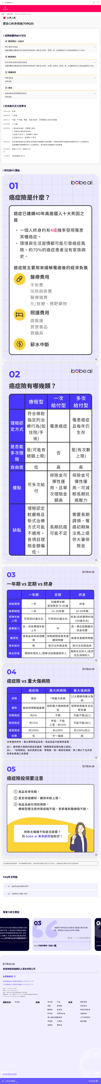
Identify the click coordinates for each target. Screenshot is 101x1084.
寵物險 (59, 1006)
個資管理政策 (85, 1010)
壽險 (49, 1006)
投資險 (59, 1010)
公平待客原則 (85, 1017)
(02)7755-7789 (11, 988)
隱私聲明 (83, 1002)
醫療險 (50, 1010)
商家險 (59, 1017)
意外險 (50, 1002)
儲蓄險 (50, 1025)
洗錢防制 (83, 1013)
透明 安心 (9, 1073)
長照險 (50, 1021)
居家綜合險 (61, 1013)
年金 (58, 1002)
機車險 (59, 1025)
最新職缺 (83, 1021)
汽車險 (59, 1021)
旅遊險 (17, 1002)
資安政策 (83, 1006)
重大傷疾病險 (52, 1017)
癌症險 (50, 1013)
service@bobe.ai (12, 990)
